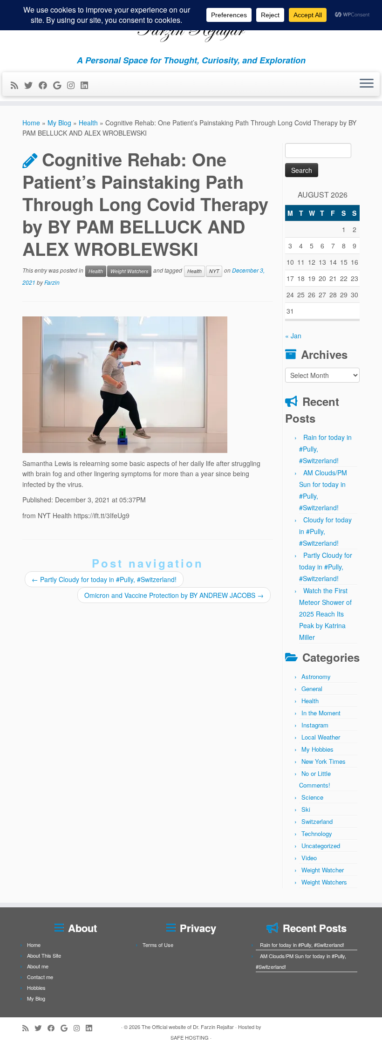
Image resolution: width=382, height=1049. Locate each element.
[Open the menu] (367, 84)
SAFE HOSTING (190, 1037)
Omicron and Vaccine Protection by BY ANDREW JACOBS (174, 595)
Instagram (314, 724)
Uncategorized (320, 845)
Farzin (52, 282)
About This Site (44, 955)
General (311, 688)
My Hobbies (317, 749)
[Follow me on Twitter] (31, 85)
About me (37, 966)
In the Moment (321, 712)
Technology (316, 833)
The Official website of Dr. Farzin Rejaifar (188, 1026)
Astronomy (316, 676)
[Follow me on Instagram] (74, 85)
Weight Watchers (129, 270)
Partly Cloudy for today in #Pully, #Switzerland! (104, 579)
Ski (305, 809)
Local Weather (320, 737)
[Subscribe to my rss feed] (17, 85)
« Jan (293, 335)
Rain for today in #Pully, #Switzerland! (302, 944)
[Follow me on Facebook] (46, 85)
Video (309, 857)
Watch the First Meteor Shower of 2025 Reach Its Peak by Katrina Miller (325, 614)
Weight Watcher (322, 869)
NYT (214, 270)
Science (312, 797)
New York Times (323, 761)
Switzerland (317, 821)
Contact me (40, 976)
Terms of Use (158, 944)
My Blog (59, 122)
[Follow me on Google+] (60, 85)
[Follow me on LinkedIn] (87, 85)
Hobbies (36, 987)
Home (31, 122)
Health (88, 122)
